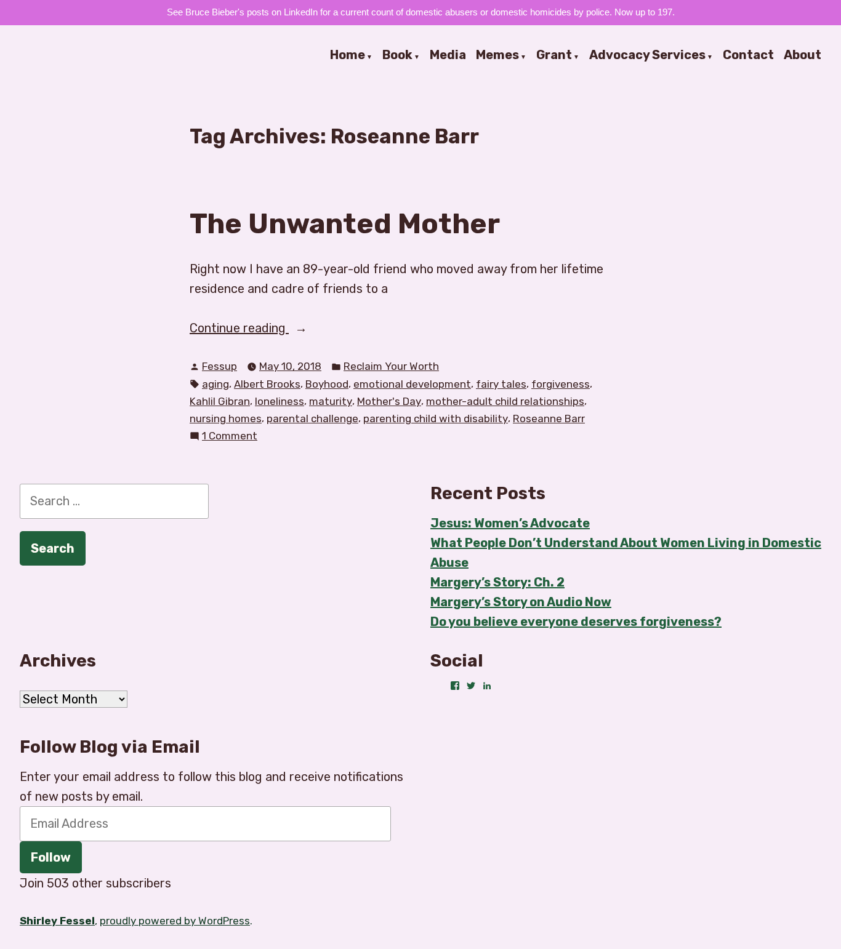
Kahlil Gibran (220, 401)
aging (215, 384)
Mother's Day (389, 401)
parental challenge (312, 418)
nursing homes (226, 418)
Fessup (219, 366)
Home (347, 55)
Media (448, 55)
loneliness (279, 401)
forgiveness (560, 384)
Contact (748, 55)
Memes (497, 55)
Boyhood (326, 384)
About (802, 55)
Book (397, 55)
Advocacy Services (647, 55)
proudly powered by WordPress (175, 921)
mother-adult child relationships (505, 401)
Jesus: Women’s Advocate (510, 523)
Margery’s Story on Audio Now (520, 602)
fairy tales (501, 384)
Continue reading (268, 329)
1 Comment (229, 436)
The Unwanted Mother (345, 223)
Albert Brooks (267, 384)
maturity (330, 401)
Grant (554, 55)
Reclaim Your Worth (391, 366)
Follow (51, 857)
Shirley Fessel (57, 921)
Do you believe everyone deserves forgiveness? (576, 621)
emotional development (412, 384)
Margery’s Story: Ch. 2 (497, 582)
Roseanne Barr (549, 418)
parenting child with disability (435, 418)
